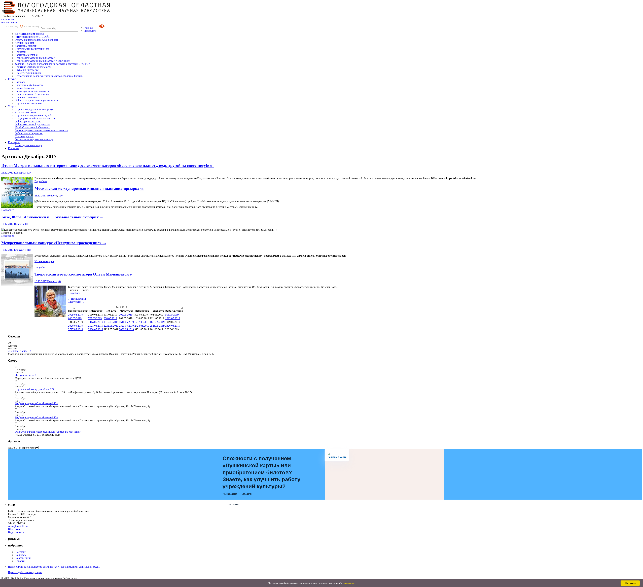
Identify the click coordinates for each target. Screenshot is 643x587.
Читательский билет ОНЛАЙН (32, 36)
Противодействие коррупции (25, 572)
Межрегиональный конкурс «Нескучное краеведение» (53, 243)
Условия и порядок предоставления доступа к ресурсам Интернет (52, 63)
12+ (29, 172)
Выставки (20, 551)
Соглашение (349, 583)
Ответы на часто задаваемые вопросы (36, 39)
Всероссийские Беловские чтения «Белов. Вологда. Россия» (49, 76)
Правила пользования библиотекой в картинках (42, 60)
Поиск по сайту (12, 26)
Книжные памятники (27, 97)
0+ (26, 224)
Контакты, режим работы (29, 33)
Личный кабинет (24, 42)
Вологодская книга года (28, 145)
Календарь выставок (26, 54)
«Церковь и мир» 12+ (20, 351)
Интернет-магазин (25, 112)
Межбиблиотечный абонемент (32, 127)
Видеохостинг (16, 532)
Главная (88, 27)
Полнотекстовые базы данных (32, 94)
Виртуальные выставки (28, 103)
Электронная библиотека (29, 85)
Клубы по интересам (27, 69)
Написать (232, 504)
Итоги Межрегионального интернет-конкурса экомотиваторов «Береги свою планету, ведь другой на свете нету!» (107, 165)
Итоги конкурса (44, 261)
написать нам (9, 22)
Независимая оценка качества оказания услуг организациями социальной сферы (54, 566)
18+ (29, 250)
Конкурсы (14, 142)
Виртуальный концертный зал (32, 48)
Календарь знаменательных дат (33, 91)
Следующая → (76, 301)
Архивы (12, 447)
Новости (52, 195)
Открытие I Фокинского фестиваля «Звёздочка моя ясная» (48, 431)
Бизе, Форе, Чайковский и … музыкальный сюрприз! (52, 217)
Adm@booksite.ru (18, 526)
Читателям (90, 30)
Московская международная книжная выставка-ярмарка (89, 188)
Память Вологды (24, 88)
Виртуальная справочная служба (33, 115)
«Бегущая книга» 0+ (26, 375)
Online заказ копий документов (32, 124)
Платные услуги (24, 136)
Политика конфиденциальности (33, 66)
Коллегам (13, 148)
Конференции (23, 558)
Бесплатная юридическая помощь (34, 139)
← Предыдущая (77, 298)
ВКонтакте (14, 529)
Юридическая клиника (28, 73)
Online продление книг (28, 121)
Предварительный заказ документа (35, 118)
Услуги (12, 106)
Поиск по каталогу (31, 26)
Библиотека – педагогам (29, 133)
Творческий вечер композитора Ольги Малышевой (83, 274)
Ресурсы (13, 79)
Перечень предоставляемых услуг (34, 109)
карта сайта (7, 19)
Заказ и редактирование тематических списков (41, 130)
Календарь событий (26, 45)
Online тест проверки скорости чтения (36, 100)
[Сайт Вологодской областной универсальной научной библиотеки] (56, 13)
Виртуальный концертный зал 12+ (34, 389)
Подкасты (20, 51)
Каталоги (20, 82)
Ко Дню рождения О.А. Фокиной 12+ (36, 403)
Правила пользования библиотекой (35, 57)
